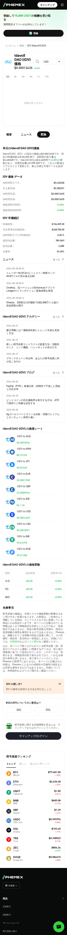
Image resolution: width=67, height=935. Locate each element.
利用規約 (15, 641)
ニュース (26, 134)
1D (8, 76)
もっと (56, 259)
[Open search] (37, 61)
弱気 (48, 709)
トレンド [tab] (11, 763)
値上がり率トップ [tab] (39, 763)
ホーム (12, 45)
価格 (21, 45)
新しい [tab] (23, 763)
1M (23, 76)
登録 (35, 33)
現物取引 (7, 914)
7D (15, 76)
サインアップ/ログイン (33, 736)
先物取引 (7, 906)
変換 (43, 134)
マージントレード (11, 923)
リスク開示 (33, 641)
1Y (38, 76)
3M (31, 76)
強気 (18, 709)
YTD (47, 76)
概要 (9, 134)
